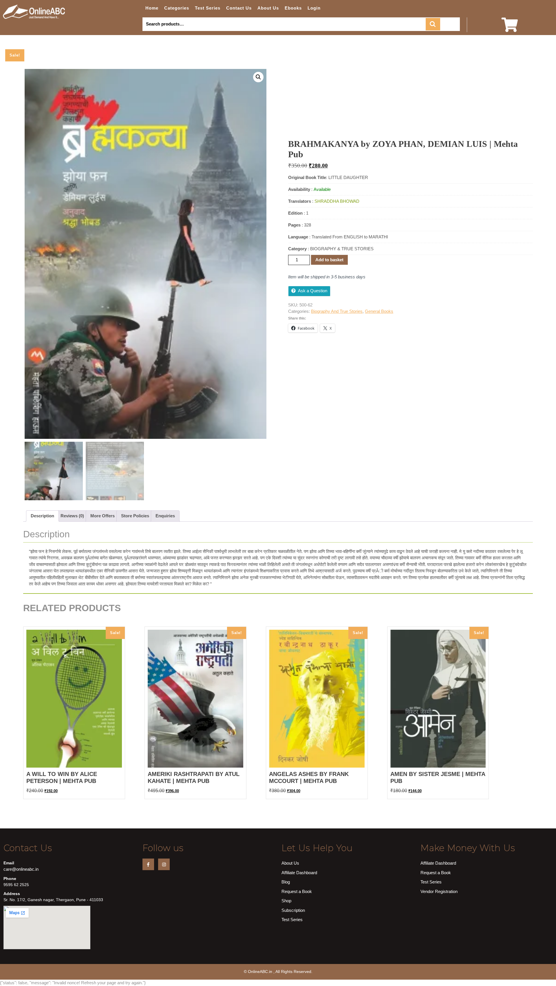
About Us (268, 8)
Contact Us (239, 8)
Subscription (293, 910)
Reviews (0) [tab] (72, 515)
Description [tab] (42, 515)
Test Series (207, 8)
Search (433, 24)
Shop (286, 900)
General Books (379, 311)
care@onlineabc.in (21, 869)
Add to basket (329, 259)
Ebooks (293, 8)
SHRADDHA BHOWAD (336, 201)
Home (151, 8)
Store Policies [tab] (135, 515)
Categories (176, 8)
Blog (285, 881)
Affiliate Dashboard (299, 872)
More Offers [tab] (102, 515)
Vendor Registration (439, 891)
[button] (258, 77)
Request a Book (296, 891)
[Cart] (510, 28)
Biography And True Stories (337, 311)
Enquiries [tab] (165, 515)
